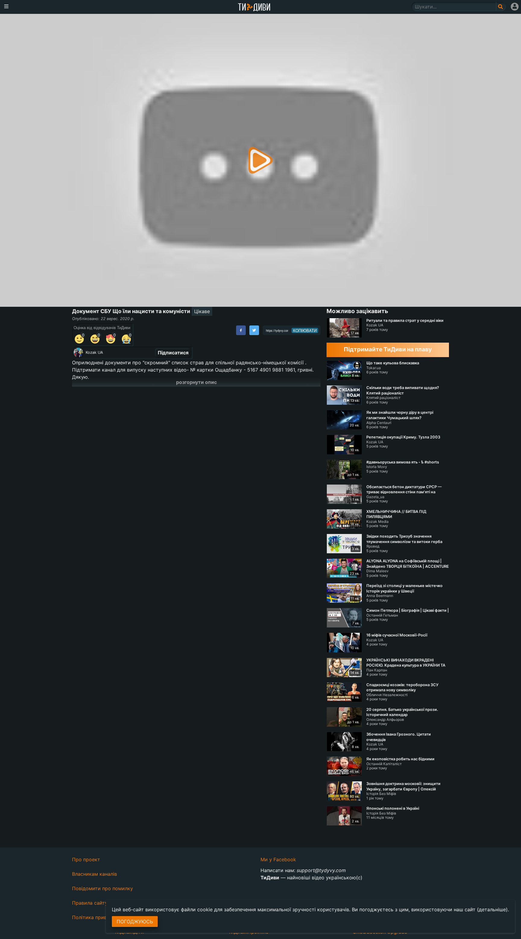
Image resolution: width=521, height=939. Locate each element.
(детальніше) (492, 909)
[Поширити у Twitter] (254, 330)
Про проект (86, 859)
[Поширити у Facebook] (241, 330)
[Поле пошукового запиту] (501, 6)
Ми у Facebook (278, 859)
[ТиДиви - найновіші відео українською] (254, 8)
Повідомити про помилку (102, 888)
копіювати (305, 330)
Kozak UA (94, 352)
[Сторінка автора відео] (78, 352)
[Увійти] (515, 7)
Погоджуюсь (135, 922)
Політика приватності (98, 917)
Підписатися (173, 353)
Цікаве (202, 311)
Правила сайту (90, 903)
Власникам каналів (94, 874)
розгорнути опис (196, 382)
